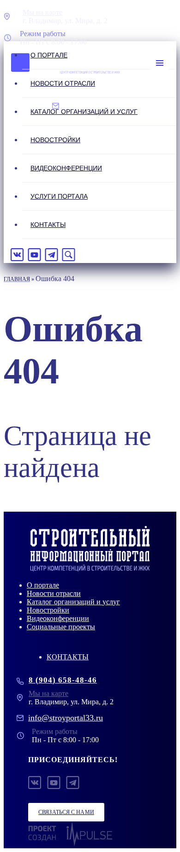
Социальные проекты (61, 627)
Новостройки (55, 140)
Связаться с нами (66, 812)
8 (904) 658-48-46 (63, 680)
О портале (48, 55)
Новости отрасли (62, 83)
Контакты (48, 224)
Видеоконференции (66, 168)
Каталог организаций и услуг (84, 111)
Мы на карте (42, 12)
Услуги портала (59, 196)
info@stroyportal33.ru (65, 717)
